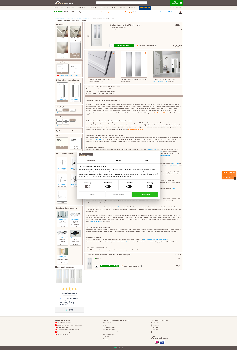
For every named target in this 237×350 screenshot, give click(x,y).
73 (59, 120)
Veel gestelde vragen (109, 334)
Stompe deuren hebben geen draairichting (69, 325)
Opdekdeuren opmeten (64, 322)
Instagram (156, 325)
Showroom (163, 12)
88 (59, 123)
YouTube (155, 327)
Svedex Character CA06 (160, 81)
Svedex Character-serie (135, 129)
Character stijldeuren (83, 18)
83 (72, 120)
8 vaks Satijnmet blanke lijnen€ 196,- (75, 55)
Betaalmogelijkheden (109, 329)
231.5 (72, 110)
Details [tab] (118, 160)
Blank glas (62, 37)
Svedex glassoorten (171, 165)
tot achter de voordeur (135, 12)
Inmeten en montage (63, 327)
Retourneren (106, 336)
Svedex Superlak (97, 139)
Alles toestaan (145, 194)
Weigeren (92, 194)
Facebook (155, 322)
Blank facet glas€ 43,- (75, 39)
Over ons (105, 339)
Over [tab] (146, 160)
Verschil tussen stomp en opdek (69, 75)
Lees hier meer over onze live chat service (155, 239)
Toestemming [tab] (90, 160)
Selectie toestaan (118, 194)
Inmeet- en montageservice (111, 332)
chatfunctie (127, 241)
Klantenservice (173, 12)
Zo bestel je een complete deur (66, 332)
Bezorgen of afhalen (109, 327)
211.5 (66, 110)
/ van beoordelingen (73, 12)
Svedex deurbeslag (96, 221)
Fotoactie (155, 332)
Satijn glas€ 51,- (62, 55)
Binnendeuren (71, 18)
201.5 (59, 110)
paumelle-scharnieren (163, 155)
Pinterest (155, 329)
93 (66, 123)
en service (106, 12)
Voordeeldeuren (60, 18)
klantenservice (93, 241)
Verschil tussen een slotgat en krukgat (68, 329)
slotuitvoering (152, 149)
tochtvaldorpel (118, 207)
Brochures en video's (63, 334)
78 (66, 120)
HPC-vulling (175, 163)
